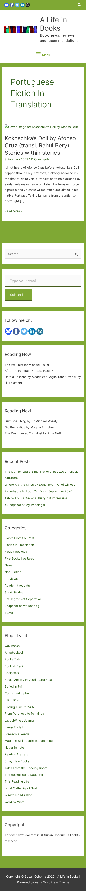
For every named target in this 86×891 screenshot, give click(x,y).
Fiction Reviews (16, 551)
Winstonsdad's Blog (18, 795)
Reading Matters (16, 754)
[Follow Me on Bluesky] (6, 4)
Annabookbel (14, 652)
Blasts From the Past (19, 538)
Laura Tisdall (14, 727)
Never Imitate (14, 747)
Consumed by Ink (17, 693)
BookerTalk (12, 659)
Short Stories (14, 592)
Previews (11, 578)
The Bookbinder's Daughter (24, 774)
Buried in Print (14, 686)
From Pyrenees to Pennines (24, 713)
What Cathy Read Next (21, 788)
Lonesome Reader (17, 734)
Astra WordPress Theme (52, 882)
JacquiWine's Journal (19, 720)
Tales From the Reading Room (26, 768)
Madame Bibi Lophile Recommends (29, 740)
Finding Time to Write (20, 707)
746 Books (12, 646)
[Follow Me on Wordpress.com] (28, 4)
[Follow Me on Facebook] (12, 4)
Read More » (13, 211)
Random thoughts (17, 585)
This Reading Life (17, 781)
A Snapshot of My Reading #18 (26, 505)
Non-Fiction (13, 572)
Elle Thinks (12, 700)
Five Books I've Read (19, 558)
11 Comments (40, 159)
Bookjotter (12, 673)
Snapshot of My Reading (22, 606)
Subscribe (18, 294)
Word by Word (14, 802)
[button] (80, 4)
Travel (9, 612)
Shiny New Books (17, 761)
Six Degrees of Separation (23, 599)
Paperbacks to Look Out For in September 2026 (38, 491)
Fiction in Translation (19, 545)
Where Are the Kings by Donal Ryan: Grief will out (40, 484)
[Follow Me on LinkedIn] (22, 4)
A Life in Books (53, 23)
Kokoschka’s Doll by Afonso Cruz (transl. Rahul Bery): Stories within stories (40, 145)
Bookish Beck (14, 666)
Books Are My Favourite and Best (28, 679)
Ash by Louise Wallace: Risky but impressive (36, 498)
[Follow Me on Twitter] (17, 4)
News (9, 565)
